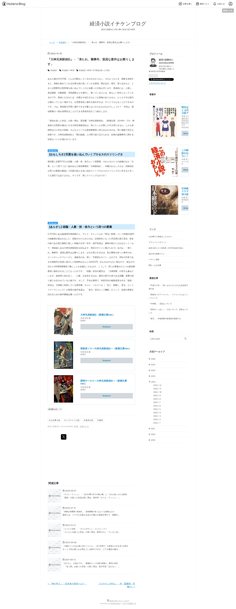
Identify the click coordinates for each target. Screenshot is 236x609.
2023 (153, 376)
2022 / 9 (157, 395)
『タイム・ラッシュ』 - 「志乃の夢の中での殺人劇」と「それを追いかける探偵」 (95, 494)
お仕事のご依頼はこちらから (160, 236)
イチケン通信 (154, 259)
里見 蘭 (87, 318)
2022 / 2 (157, 419)
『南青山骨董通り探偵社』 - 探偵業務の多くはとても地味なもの (88, 511)
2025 (153, 364)
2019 (153, 440)
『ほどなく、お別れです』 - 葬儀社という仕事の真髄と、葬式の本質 (90, 563)
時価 (125, 234)
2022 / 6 (157, 406)
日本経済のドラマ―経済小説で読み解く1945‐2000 (187, 191)
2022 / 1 (156, 423)
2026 (153, 359)
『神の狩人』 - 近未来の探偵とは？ (67, 583)
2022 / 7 (156, 402)
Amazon (107, 326)
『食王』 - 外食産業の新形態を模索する (165, 318)
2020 (153, 434)
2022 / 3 (157, 416)
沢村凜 (184, 121)
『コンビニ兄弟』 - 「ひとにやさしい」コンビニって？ (85, 529)
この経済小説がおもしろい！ (187, 153)
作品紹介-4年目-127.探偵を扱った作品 (94, 70)
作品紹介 (53, 70)
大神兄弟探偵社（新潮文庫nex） (97, 314)
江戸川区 (52, 234)
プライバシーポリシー (157, 242)
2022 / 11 (157, 389)
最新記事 (153, 278)
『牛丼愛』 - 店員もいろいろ (160, 304)
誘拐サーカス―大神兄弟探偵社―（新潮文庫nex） (103, 382)
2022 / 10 (157, 392)
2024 (153, 370)
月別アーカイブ (157, 351)
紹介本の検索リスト (157, 254)
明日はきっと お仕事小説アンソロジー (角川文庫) (187, 110)
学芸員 (114, 238)
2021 (153, 428)
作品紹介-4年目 (68, 70)
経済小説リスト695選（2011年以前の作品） (166, 248)
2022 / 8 (157, 399)
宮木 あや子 (186, 124)
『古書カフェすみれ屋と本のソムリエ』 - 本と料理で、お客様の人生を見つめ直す (95, 546)
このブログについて (157, 83)
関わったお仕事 (155, 265)
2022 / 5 (157, 409)
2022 (153, 382)
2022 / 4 (157, 412)
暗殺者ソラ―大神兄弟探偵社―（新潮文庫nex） (105, 348)
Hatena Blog (115, 603)
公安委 (77, 102)
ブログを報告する (129, 603)
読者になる (228, 10)
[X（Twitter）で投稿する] (63, 437)
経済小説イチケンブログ (118, 24)
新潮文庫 (111, 120)
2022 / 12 (157, 385)
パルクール (98, 285)
